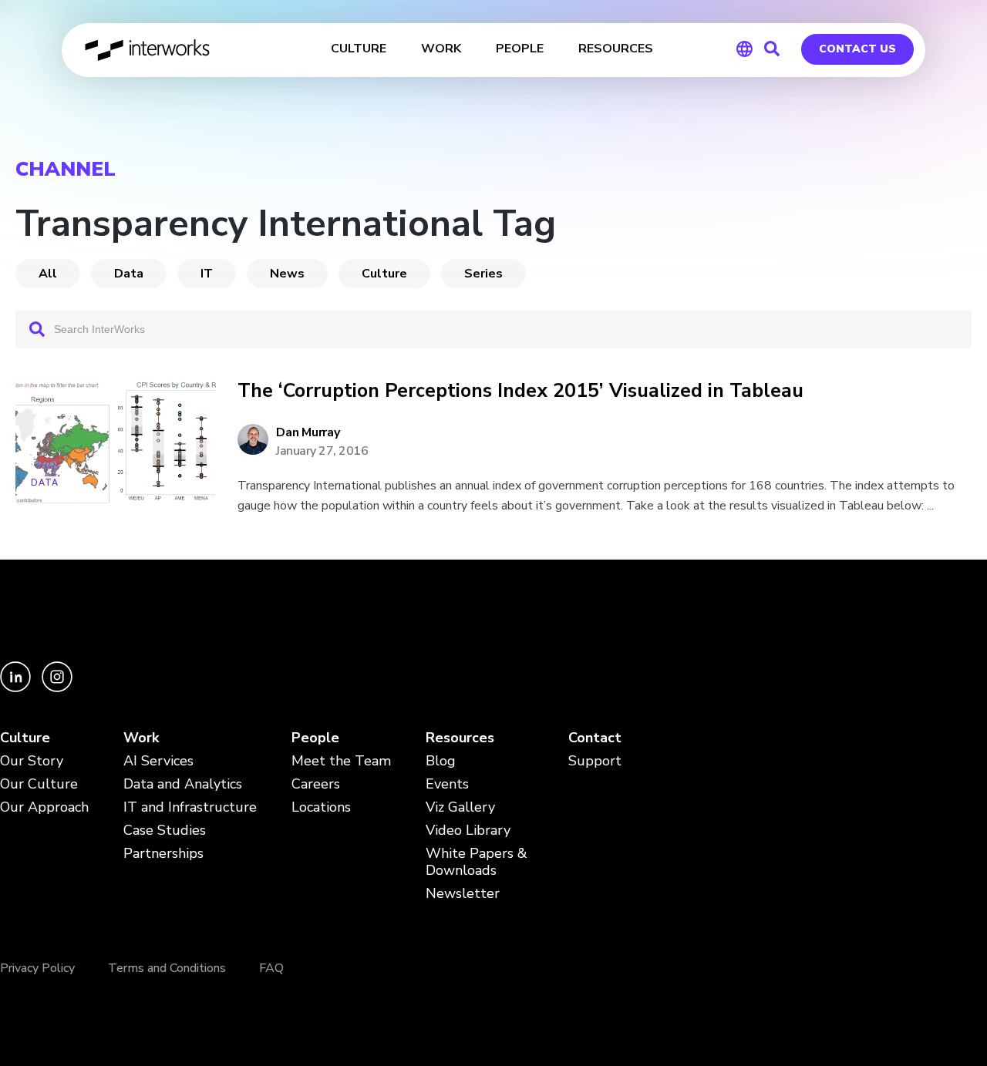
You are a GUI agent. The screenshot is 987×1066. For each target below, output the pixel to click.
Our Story (31, 761)
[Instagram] (57, 688)
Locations (321, 807)
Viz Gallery (460, 807)
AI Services (158, 761)
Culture (384, 273)
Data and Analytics (182, 784)
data (128, 273)
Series (483, 273)
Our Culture (39, 784)
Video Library (468, 830)
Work (141, 738)
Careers (315, 784)
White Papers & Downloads (476, 862)
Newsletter (463, 894)
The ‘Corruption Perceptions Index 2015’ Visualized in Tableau (520, 391)
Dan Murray (308, 432)
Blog (441, 761)
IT (206, 273)
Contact (595, 738)
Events (447, 784)
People (315, 738)
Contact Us (857, 49)
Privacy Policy (37, 968)
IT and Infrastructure (190, 807)
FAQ (271, 968)
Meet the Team (341, 761)
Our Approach (44, 807)
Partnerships (163, 854)
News (287, 273)
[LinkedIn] (17, 688)
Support (595, 761)
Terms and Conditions (167, 968)
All (48, 273)
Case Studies (164, 830)
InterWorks (148, 50)
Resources (460, 738)
